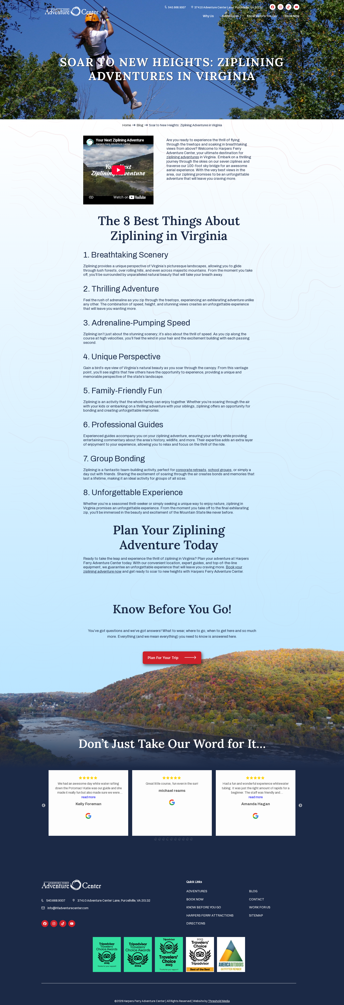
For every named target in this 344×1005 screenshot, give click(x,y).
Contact (256, 899)
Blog (140, 125)
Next (300, 806)
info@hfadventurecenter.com (68, 908)
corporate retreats (191, 470)
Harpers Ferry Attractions (210, 915)
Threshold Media (219, 1001)
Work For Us (259, 907)
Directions (195, 923)
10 (192, 844)
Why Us (208, 16)
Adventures (230, 16)
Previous (44, 806)
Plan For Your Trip (163, 658)
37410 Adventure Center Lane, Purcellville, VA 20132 (228, 7)
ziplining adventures (182, 157)
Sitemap (256, 915)
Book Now (292, 16)
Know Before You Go (262, 16)
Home (126, 125)
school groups (220, 470)
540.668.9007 (177, 7)
